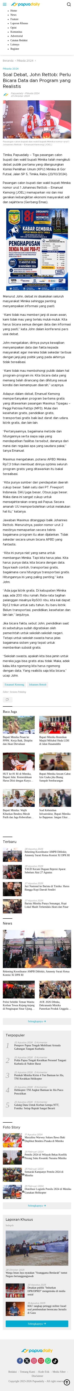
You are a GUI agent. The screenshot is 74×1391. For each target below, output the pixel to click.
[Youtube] (41, 1361)
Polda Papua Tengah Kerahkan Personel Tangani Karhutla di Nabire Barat (40, 1062)
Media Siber (59, 1371)
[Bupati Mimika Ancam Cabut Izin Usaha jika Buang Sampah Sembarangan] (55, 761)
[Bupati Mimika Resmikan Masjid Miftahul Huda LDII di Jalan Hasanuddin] (55, 725)
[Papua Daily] (25, 4)
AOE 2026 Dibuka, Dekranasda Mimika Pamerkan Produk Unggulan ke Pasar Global (54, 1006)
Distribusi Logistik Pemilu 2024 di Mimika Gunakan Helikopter (48, 1191)
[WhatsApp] (48, 1361)
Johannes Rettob (37, 684)
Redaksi (12, 1371)
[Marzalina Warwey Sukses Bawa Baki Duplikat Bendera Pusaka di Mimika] (13, 1140)
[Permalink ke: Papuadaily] (6, 94)
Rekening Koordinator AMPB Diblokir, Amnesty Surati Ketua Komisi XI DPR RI (47, 853)
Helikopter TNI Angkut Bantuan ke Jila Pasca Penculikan (38, 1092)
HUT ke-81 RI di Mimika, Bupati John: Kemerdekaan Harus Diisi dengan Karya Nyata (17, 777)
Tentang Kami (27, 1371)
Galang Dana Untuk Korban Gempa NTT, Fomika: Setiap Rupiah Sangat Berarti (36, 1107)
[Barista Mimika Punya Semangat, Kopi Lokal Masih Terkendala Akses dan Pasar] (12, 906)
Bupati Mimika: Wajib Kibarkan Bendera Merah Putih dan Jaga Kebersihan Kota (17, 814)
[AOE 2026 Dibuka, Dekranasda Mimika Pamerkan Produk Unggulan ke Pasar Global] (55, 989)
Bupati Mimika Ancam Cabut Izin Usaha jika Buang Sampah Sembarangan (55, 777)
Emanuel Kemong (14, 684)
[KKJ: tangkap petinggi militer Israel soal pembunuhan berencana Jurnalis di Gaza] (15, 1309)
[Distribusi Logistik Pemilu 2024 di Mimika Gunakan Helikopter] (13, 1192)
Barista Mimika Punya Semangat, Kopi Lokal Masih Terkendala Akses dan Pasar (46, 905)
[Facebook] (20, 1361)
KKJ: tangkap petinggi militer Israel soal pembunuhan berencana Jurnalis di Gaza (47, 1309)
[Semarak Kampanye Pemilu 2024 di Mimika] (13, 1175)
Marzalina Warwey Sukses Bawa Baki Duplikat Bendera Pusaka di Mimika (45, 1139)
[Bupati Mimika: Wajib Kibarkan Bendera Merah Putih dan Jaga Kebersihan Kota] (19, 798)
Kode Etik (43, 1371)
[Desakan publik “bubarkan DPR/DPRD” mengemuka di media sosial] (15, 1290)
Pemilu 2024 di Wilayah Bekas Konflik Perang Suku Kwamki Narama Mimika (46, 1156)
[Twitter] (27, 1361)
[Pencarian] (69, 4)
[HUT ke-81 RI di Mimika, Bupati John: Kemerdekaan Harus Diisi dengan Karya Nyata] (19, 761)
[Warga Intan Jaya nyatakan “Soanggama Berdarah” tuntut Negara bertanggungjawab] (37, 1248)
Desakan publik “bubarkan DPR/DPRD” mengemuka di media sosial (46, 1291)
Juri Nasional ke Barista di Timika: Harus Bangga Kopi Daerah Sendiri (47, 888)
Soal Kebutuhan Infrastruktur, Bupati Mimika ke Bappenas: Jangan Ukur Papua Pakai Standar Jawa (54, 814)
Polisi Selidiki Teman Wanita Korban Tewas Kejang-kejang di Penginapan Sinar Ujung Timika (19, 1006)
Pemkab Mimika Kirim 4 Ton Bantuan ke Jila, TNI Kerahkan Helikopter (39, 1077)
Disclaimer (37, 1376)
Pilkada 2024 (11, 69)
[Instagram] (34, 1361)
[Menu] (5, 4)
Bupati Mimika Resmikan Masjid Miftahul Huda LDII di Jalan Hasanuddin (54, 740)
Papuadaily (17, 93)
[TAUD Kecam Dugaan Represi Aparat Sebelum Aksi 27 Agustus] (12, 872)
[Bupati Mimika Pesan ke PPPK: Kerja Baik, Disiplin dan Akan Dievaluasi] (19, 725)
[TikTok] (55, 1361)
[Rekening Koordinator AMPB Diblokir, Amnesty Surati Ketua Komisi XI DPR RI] (12, 855)
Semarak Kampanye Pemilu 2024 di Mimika (44, 1173)
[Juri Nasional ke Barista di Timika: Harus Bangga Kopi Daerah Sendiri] (12, 889)
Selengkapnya (35, 1021)
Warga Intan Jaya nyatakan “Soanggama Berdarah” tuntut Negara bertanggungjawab (36, 1274)
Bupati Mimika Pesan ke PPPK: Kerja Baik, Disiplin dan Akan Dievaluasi (17, 740)
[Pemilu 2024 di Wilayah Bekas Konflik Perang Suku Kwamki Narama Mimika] (13, 1157)
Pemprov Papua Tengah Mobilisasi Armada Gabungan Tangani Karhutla (37, 1047)
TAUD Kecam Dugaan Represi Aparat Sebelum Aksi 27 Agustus (45, 871)
